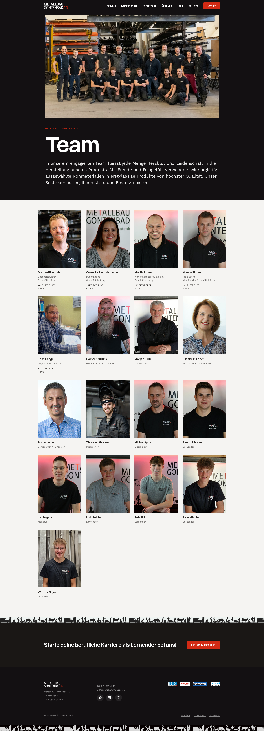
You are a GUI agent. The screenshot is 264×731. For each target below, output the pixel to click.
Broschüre (185, 715)
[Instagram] (118, 697)
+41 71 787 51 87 (46, 285)
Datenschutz (200, 715)
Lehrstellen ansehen (203, 644)
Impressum (214, 715)
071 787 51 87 (108, 686)
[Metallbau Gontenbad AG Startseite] (56, 6)
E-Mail (41, 288)
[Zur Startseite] (67, 684)
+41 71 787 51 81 (142, 285)
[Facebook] (100, 697)
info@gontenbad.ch (114, 690)
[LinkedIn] (109, 697)
